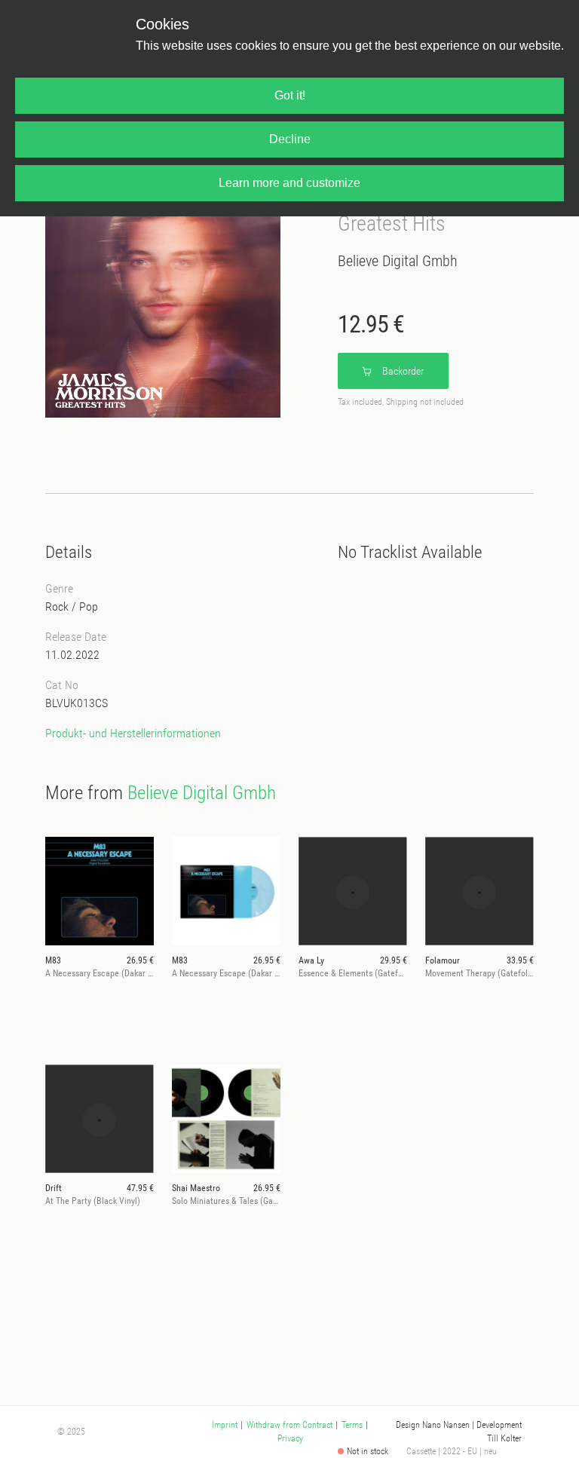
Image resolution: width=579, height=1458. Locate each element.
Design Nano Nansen (433, 1425)
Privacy (290, 1438)
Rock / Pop (71, 606)
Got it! (289, 95)
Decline (290, 139)
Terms (352, 1425)
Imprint (224, 1425)
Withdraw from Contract (289, 1425)
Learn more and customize (289, 182)
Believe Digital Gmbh (398, 261)
